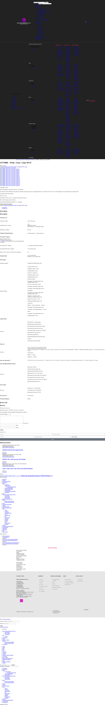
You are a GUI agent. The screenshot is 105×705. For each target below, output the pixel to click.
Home (17, 159)
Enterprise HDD (4, 475)
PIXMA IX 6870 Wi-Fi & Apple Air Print (12, 450)
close (7, 704)
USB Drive (4, 528)
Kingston (40, 32)
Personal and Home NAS (7, 499)
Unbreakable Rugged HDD (41, 37)
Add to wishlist (5, 446)
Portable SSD (41, 34)
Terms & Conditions (6, 661)
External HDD (41, 9)
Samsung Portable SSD (6, 504)
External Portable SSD (45, 10)
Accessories (40, 14)
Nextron (6, 519)
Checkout (4, 652)
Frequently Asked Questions (7, 655)
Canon (4, 165)
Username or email (4, 621)
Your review (26, 423)
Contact (3, 654)
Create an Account (6, 619)
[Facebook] (17, 600)
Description (4, 207)
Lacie (3, 493)
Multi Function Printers (42, 18)
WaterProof (7, 492)
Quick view (11, 446)
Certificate (4, 651)
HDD (37, 7)
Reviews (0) (4, 208)
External (4, 480)
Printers (3, 641)
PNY (6, 522)
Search (46, 2)
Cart (3, 650)
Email (17, 427)
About (3, 647)
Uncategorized (39, 38)
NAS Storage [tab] (19, 551)
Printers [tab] (17, 552)
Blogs (3, 649)
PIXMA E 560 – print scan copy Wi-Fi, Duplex (14, 459)
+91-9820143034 (92, 100)
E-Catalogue (4, 644)
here (3, 240)
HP (39, 29)
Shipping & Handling (6, 659)
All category (38, 5)
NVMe (39, 33)
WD (3, 530)
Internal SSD (40, 31)
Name (17, 425)
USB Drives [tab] (18, 565)
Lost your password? (4, 627)
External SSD (41, 28)
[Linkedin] (25, 600)
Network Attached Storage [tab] (21, 550)
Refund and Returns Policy (7, 658)
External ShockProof (6, 481)
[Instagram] (21, 600)
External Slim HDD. (42, 11)
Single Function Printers (43, 20)
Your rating (2, 414)
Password (2, 623)
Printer (37, 17)
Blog (3, 648)
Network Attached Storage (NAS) (42, 13)
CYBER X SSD (8, 513)
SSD (37, 24)
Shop (20, 159)
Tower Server (41, 16)
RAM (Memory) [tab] (19, 562)
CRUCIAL (40, 27)
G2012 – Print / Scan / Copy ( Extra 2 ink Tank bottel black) (17, 468)
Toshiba (37, 36)
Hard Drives (38, 6)
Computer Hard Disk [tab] (20, 554)
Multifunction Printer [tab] (20, 553)
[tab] (53, 207)
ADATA (40, 26)
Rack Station (40, 15)
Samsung (40, 35)
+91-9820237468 (92, 101)
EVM (6, 514)
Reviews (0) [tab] (3, 402)
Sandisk (37, 22)
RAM (37, 21)
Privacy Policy (5, 657)
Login (1, 625)
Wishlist (3, 662)
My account (4, 656)
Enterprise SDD (11, 475)
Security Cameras (39, 23)
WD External (38, 39)
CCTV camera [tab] (19, 563)
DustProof (4, 479)
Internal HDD (41, 12)
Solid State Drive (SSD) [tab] (21, 564)
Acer (39, 25)
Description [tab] (3, 211)
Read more (4, 453)
